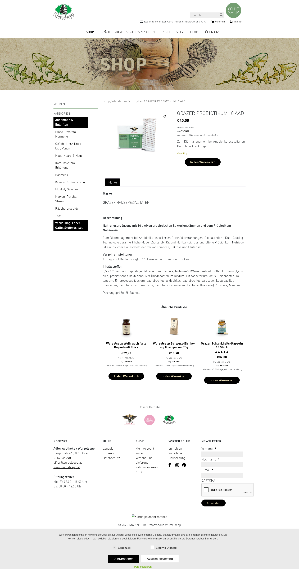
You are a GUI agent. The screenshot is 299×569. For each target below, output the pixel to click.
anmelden (175, 448)
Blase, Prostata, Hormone (66, 134)
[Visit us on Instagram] (177, 465)
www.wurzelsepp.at (66, 467)
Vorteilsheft (176, 453)
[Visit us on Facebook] (171, 465)
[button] (165, 117)
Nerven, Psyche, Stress (66, 199)
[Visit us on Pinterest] (184, 465)
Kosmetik (61, 175)
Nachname (210, 459)
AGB (139, 472)
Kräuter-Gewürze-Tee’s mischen (128, 32)
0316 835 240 (62, 458)
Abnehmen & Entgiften (64, 122)
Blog (194, 32)
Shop (90, 32)
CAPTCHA (208, 480)
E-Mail (207, 470)
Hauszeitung (177, 458)
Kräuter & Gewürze (68, 182)
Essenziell (124, 547)
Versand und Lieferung (144, 460)
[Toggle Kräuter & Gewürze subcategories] (84, 182)
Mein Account (145, 448)
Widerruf (141, 453)
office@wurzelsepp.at (67, 462)
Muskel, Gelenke (66, 189)
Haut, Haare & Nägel (69, 155)
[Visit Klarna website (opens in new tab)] (149, 516)
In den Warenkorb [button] (126, 376)
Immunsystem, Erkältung (65, 165)
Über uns (212, 32)
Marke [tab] (112, 182)
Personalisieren (143, 566)
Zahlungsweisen (147, 467)
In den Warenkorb (202, 162)
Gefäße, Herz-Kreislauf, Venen (68, 146)
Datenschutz (111, 458)
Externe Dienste (166, 547)
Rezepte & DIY (172, 32)
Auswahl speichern (160, 558)
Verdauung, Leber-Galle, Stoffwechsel (69, 225)
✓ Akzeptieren (123, 558)
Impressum (110, 453)
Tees (58, 216)
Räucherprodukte (67, 208)
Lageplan (109, 448)
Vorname (208, 448)
